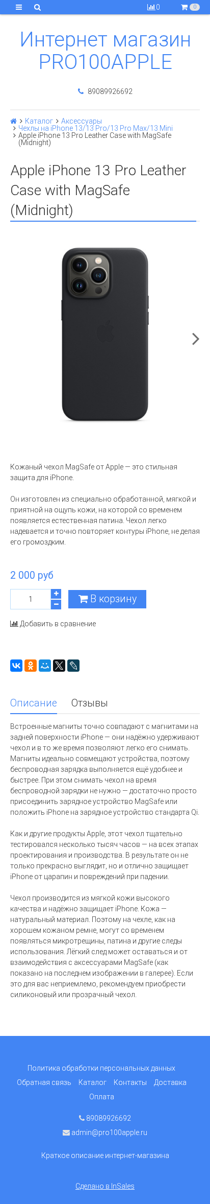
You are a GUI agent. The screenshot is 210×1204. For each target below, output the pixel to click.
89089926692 (109, 91)
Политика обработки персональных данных (101, 1068)
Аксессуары (81, 121)
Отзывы (89, 703)
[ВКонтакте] (16, 665)
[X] (59, 665)
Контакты (130, 1082)
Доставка (170, 1082)
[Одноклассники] (30, 665)
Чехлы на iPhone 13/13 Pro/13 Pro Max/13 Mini (95, 128)
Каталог (39, 121)
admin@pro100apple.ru (108, 1132)
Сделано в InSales (105, 1186)
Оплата (101, 1097)
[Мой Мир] (45, 665)
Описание (33, 703)
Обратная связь (44, 1082)
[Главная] (13, 121)
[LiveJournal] (73, 665)
